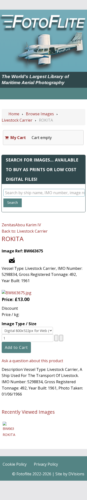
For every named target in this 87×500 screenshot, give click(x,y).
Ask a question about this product (32, 360)
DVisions (76, 474)
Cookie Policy (15, 464)
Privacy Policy (46, 464)
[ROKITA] (8, 426)
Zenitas (8, 225)
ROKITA (9, 434)
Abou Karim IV (28, 225)
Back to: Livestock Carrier (25, 231)
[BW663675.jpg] (16, 292)
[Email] (12, 259)
